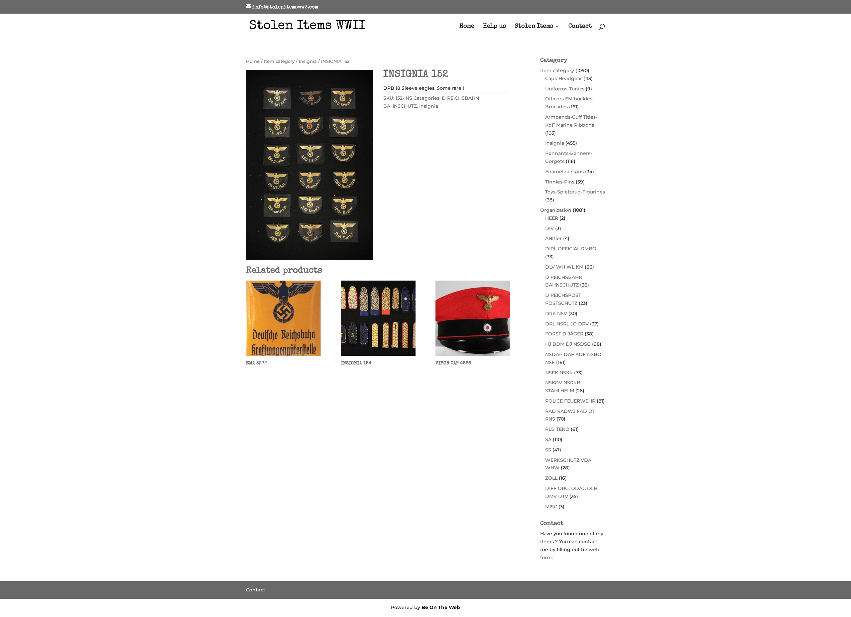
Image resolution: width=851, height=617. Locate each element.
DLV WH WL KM (564, 267)
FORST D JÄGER (564, 334)
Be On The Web (441, 607)
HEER (551, 218)
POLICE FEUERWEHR (570, 401)
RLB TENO (557, 429)
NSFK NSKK (559, 373)
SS (548, 450)
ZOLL (551, 478)
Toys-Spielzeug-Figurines (575, 192)
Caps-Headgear (563, 78)
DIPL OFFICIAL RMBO (570, 249)
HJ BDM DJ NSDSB (568, 344)
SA (548, 439)
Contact (580, 26)
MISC (551, 507)
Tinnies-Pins (559, 182)
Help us (494, 26)
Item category (279, 61)
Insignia (308, 61)
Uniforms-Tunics (564, 89)
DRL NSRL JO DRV (567, 324)
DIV (549, 228)
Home (466, 26)
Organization (555, 210)
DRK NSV (556, 313)
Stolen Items (534, 26)
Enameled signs (564, 172)
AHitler (553, 238)
